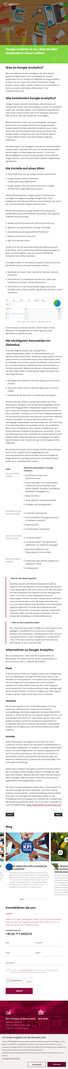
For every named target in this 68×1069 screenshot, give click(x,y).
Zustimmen (57, 1064)
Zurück (9, 815)
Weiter (58, 815)
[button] (48, 943)
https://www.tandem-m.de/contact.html (44, 805)
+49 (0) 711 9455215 (19, 934)
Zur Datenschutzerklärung (11, 1058)
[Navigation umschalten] (62, 5)
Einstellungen (37, 1065)
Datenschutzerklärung (25, 970)
